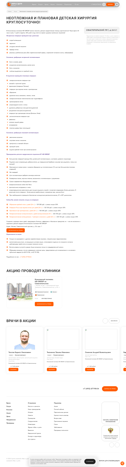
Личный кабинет (59, 409)
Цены (46, 4)
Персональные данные (61, 412)
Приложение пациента (61, 421)
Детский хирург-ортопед (91, 355)
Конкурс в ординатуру (34, 436)
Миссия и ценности (34, 406)
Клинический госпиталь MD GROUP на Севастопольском (44, 281)
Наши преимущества (34, 409)
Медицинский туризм (34, 433)
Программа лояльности (61, 430)
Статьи (56, 424)
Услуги (40, 4)
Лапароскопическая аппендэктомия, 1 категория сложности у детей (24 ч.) (32, 217)
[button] (105, 320)
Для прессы (31, 439)
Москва (14, 5)
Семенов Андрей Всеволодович (98, 352)
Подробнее (13, 369)
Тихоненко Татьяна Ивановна (58, 352)
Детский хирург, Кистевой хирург (55, 358)
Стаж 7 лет (87, 356)
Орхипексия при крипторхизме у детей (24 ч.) (23, 211)
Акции (52, 4)
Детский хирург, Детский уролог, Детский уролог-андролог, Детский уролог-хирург (23, 358)
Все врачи (114, 321)
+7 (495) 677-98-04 (96, 4)
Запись (110, 4)
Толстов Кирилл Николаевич (20, 352)
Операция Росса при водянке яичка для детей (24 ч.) (25, 208)
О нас (77, 4)
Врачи (34, 4)
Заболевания (58, 427)
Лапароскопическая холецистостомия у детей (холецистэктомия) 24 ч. (30, 214)
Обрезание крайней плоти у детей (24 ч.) (22, 204)
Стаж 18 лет (50, 359)
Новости (30, 415)
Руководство (31, 418)
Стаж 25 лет (11, 361)
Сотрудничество (32, 421)
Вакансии (31, 430)
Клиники (59, 4)
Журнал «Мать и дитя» (35, 427)
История (30, 412)
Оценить (114, 438)
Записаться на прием (15, 230)
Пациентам (67, 4)
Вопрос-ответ (57, 418)
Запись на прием (110, 389)
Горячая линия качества (61, 415)
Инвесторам (31, 424)
